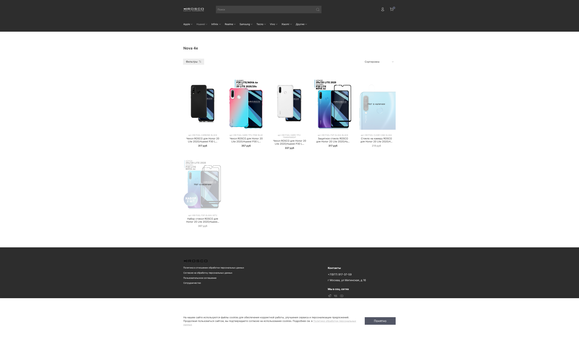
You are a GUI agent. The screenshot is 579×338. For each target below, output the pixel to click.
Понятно (380, 321)
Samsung (245, 24)
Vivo (272, 24)
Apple (186, 24)
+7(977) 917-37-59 (340, 274)
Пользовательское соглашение (199, 278)
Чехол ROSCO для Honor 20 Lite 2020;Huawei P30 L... (202, 140)
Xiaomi (285, 24)
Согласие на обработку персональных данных (207, 272)
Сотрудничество (192, 283)
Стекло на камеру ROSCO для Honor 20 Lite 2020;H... (376, 140)
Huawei (200, 24)
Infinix (214, 24)
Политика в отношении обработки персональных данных (213, 267)
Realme (229, 24)
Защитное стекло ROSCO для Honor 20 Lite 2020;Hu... (333, 140)
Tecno (259, 24)
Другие (300, 24)
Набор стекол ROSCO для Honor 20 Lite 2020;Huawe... (202, 220)
